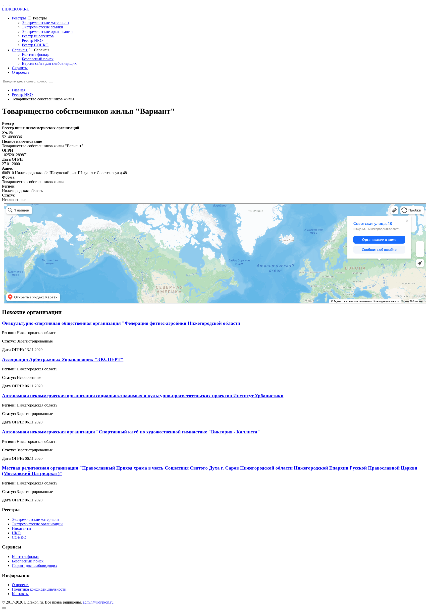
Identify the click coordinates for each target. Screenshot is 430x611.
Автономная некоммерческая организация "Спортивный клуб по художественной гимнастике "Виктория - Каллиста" (131, 431)
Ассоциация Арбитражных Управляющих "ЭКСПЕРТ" (62, 359)
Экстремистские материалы (45, 22)
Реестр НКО (32, 40)
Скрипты (20, 68)
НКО (16, 533)
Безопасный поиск (38, 59)
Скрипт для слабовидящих (34, 565)
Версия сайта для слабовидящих (49, 63)
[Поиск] (51, 82)
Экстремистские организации (47, 31)
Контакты (20, 594)
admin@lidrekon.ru (98, 602)
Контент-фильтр (35, 54)
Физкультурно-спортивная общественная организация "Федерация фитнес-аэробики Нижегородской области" (122, 323)
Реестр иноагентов (38, 36)
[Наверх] (4, 608)
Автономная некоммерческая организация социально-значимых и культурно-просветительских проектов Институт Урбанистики (142, 395)
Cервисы (20, 50)
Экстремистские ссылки (42, 27)
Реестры (19, 18)
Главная (18, 90)
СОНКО (19, 537)
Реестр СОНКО (35, 45)
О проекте (20, 72)
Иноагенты (21, 528)
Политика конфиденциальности (39, 589)
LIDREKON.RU (16, 9)
